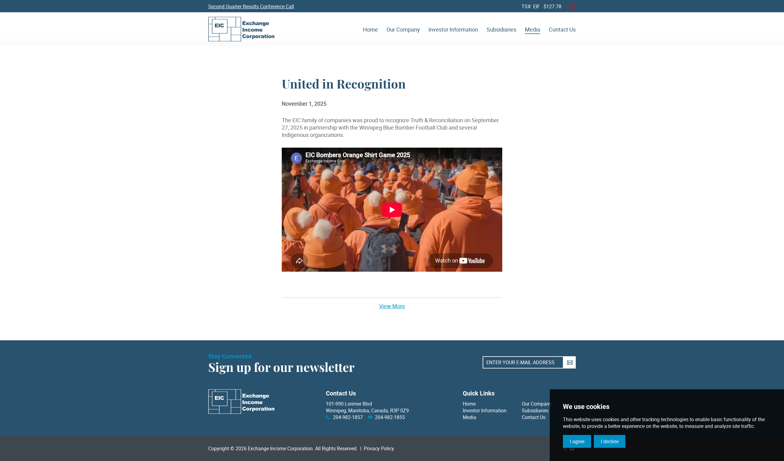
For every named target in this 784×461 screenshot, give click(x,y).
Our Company (537, 403)
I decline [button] (610, 441)
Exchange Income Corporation (241, 29)
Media (469, 417)
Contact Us (533, 417)
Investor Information (485, 410)
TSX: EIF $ (549, 6)
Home (469, 403)
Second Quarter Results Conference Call (251, 6)
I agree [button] (577, 441)
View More (392, 306)
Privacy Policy (379, 448)
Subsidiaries (535, 410)
